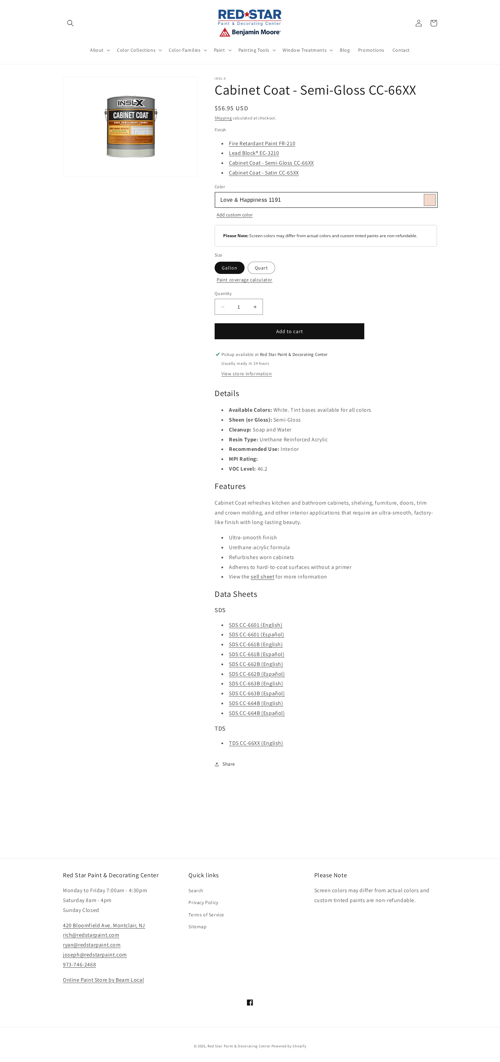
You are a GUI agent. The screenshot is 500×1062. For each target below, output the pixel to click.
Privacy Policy (203, 902)
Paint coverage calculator (244, 280)
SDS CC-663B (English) (256, 683)
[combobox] (326, 200)
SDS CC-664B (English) (256, 703)
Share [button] (228, 764)
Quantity (223, 293)
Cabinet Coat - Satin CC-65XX (264, 172)
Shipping (223, 117)
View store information (246, 374)
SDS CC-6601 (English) (256, 624)
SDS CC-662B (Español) (257, 673)
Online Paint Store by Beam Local (103, 979)
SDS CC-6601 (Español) (256, 634)
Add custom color (235, 215)
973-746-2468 (79, 964)
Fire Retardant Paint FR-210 (262, 143)
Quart (261, 268)
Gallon (229, 268)
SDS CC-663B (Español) (257, 693)
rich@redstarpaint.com (91, 934)
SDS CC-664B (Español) (257, 713)
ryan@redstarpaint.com (92, 944)
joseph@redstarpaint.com (95, 954)
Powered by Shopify (288, 1046)
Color (220, 187)
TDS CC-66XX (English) (256, 743)
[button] (70, 23)
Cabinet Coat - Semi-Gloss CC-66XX (271, 162)
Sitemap (197, 927)
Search (195, 890)
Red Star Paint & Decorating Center (238, 1046)
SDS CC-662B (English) (256, 664)
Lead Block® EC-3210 (254, 153)
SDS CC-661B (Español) (257, 654)
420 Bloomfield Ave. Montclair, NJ (104, 925)
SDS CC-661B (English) (256, 644)
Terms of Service (206, 915)
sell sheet (262, 576)
